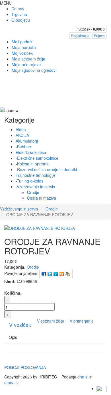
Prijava (99, 35)
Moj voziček (22, 53)
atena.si (11, 382)
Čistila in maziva (41, 198)
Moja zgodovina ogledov (34, 70)
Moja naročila (24, 47)
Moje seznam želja (28, 59)
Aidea (21, 129)
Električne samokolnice (37, 158)
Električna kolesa (31, 152)
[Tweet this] (50, 273)
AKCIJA (22, 135)
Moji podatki (22, 41)
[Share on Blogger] (62, 273)
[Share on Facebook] (44, 273)
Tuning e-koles (30, 181)
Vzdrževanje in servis (36, 186)
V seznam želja (51, 321)
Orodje (33, 192)
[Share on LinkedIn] (56, 273)
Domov (17, 8)
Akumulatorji (27, 141)
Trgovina (19, 14)
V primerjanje (82, 321)
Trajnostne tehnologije (36, 175)
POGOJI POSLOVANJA (25, 367)
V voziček (20, 324)
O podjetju (20, 20)
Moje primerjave (26, 64)
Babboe (24, 146)
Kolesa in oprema (33, 164)
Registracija (80, 35)
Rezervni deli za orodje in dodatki (47, 169)
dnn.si (82, 377)
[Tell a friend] (68, 273)
